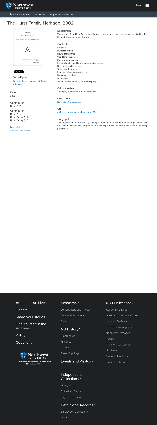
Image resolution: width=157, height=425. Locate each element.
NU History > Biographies (69, 102)
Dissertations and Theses (76, 309)
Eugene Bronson (71, 397)
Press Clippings (70, 353)
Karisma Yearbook (116, 321)
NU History (40, 14)
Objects (65, 347)
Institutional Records (78, 405)
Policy (20, 335)
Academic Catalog (117, 309)
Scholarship (71, 303)
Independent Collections (71, 376)
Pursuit (110, 338)
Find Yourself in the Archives (31, 326)
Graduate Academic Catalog (122, 315)
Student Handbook (117, 356)
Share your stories (30, 317)
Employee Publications (74, 411)
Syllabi (65, 321)
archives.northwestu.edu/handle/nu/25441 (77, 112)
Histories (66, 341)
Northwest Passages (118, 333)
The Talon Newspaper (119, 327)
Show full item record (20, 130)
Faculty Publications (72, 315)
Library (65, 417)
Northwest (112, 350)
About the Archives (31, 303)
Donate (22, 310)
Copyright (24, 342)
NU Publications (120, 303)
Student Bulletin (115, 362)
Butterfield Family (71, 391)
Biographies (55, 14)
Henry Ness (68, 385)
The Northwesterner (118, 344)
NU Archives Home (22, 14)
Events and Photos (77, 361)
